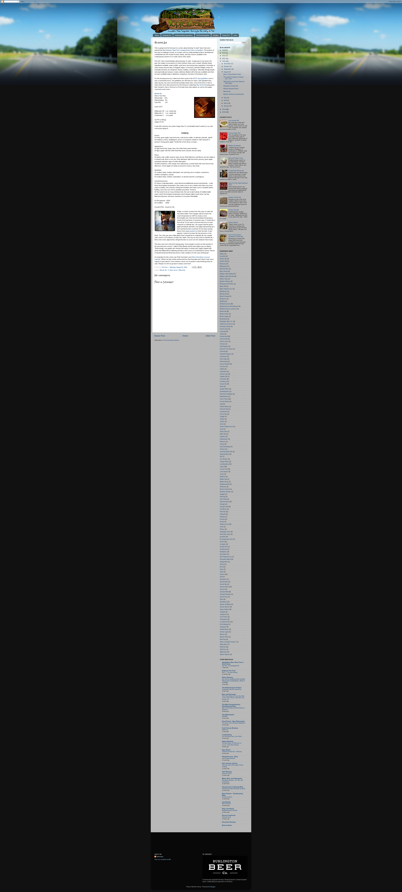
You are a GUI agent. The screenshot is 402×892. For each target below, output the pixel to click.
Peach (222, 521)
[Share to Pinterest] (201, 267)
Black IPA (223, 286)
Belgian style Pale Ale (227, 276)
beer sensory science (229, 763)
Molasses (223, 486)
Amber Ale (223, 259)
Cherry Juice (224, 341)
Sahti (221, 572)
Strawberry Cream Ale (230, 86)
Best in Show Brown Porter (232, 74)
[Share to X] (197, 267)
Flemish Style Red (234, 133)
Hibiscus (222, 441)
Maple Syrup (224, 481)
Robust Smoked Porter (230, 88)
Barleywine (223, 266)
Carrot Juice (224, 329)
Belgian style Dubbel (226, 274)
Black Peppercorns (226, 289)
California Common (226, 324)
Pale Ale (222, 511)
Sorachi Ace (224, 597)
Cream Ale (223, 384)
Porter (222, 541)
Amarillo (222, 256)
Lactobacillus (224, 464)
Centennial (223, 336)
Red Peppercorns (225, 557)
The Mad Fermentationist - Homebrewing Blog (231, 705)
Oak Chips (223, 499)
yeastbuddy (226, 802)
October (227, 66)
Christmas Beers (227, 797)
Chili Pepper (224, 346)
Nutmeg (222, 496)
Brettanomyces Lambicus (228, 309)
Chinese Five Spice (226, 349)
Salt (221, 576)
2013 (224, 55)
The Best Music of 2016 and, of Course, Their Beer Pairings (231, 744)
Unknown (160, 856)
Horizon (222, 449)
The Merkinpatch (228, 714)
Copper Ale (223, 376)
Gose (221, 424)
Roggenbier (224, 562)
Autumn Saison (226, 773)
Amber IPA (223, 261)
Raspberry (223, 551)
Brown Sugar (224, 316)
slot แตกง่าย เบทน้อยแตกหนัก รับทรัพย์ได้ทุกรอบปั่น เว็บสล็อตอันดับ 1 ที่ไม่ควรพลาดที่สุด (233, 680)
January (227, 106)
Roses (222, 564)
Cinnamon (223, 356)
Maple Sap (223, 479)
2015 (224, 50)
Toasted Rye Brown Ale (236, 170)
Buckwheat (223, 319)
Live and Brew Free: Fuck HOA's (232, 736)
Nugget (222, 494)
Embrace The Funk (228, 671)
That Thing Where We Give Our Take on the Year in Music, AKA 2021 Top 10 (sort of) (233, 697)
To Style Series (173, 270)
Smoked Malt (224, 592)
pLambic (222, 536)
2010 (224, 109)
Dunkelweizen (224, 391)
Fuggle (222, 416)
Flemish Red (224, 409)
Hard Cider (223, 431)
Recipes (216, 35)
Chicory (222, 344)
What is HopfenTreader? (228, 642)
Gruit (221, 429)
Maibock (222, 476)
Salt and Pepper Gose (235, 158)
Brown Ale (223, 311)
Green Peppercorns (226, 426)
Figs (221, 404)
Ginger (222, 419)
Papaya (222, 516)
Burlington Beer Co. (226, 321)
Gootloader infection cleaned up (231, 689)
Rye (221, 567)
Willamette (181, 270)
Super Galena (224, 609)
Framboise (223, 411)
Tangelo (222, 612)
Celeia (222, 334)
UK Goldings (224, 624)
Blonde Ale (158, 93)
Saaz (221, 569)
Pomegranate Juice (226, 539)
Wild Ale (222, 647)
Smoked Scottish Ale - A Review (232, 751)
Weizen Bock (224, 637)
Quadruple (223, 549)
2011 (224, 61)
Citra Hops (223, 359)
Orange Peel (224, 506)
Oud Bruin (223, 509)
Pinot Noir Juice (225, 534)
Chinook (222, 351)
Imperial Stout (224, 454)
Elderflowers (224, 396)
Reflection (225, 730)
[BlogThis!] (195, 267)
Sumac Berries (225, 607)
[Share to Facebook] (199, 267)
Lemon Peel (224, 469)
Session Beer (224, 587)
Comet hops (224, 374)
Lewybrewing (227, 735)
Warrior (222, 634)
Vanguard (223, 627)
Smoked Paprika (225, 594)
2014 (224, 53)
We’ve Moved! (226, 803)
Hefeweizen (224, 439)
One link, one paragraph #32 (230, 665)
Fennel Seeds (224, 401)
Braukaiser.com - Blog (230, 756)
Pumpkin (223, 544)
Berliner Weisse (225, 281)
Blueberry (223, 299)
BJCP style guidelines (200, 78)
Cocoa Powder (225, 364)
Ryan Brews (226, 750)
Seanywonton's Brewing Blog (232, 787)
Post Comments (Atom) (171, 340)
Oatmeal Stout (224, 501)
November (227, 63)
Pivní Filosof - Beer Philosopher (233, 721)
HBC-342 (223, 434)
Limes (222, 474)
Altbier (222, 254)
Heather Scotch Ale (234, 197)
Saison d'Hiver (233, 222)
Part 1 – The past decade (229, 672)
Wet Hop (223, 639)
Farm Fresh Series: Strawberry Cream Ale (235, 235)
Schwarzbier (224, 581)
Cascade (223, 331)
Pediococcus (224, 524)
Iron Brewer (224, 459)
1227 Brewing (227, 772)
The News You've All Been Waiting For (233, 723)
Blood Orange (224, 296)
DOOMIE (225, 716)
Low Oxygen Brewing (228, 758)
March (226, 103)
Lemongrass (224, 471)
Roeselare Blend (225, 559)
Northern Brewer (225, 491)
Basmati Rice (224, 269)
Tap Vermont (201, 85)
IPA (221, 456)
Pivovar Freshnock (228, 815)
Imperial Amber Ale (226, 451)
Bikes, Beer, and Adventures (232, 778)
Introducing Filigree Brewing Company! (233, 788)
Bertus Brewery (227, 677)
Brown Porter (224, 314)
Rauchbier (223, 554)
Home (157, 35)
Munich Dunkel (225, 489)
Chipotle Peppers (225, 354)
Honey (222, 444)
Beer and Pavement (229, 694)
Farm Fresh (224, 399)
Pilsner (222, 529)
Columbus (223, 371)
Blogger (212, 887)
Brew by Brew (227, 825)
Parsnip (222, 519)
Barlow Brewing (227, 741)
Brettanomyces (225, 304)
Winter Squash (225, 654)
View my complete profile (162, 859)
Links (235, 35)
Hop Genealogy (225, 446)
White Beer (223, 644)
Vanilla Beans (224, 629)
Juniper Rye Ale (233, 210)
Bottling (222, 301)
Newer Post (159, 336)
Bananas (223, 264)
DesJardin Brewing (229, 822)
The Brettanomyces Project (231, 687)
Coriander (223, 379)
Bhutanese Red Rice (226, 284)
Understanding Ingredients (184, 35)
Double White (224, 389)
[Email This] (193, 267)
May (225, 97)
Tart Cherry (223, 617)
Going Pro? (226, 35)
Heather (222, 436)
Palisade (222, 514)
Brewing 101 (167, 35)
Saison (222, 574)
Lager (222, 466)
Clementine (223, 361)
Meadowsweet (224, 484)
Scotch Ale (223, 584)
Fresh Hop (223, 414)
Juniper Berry (224, 461)
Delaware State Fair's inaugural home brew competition (184, 50)
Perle (221, 526)
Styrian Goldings (225, 604)
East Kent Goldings (226, 394)
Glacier (222, 421)
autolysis (193, 231)
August (226, 72)
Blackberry (223, 291)
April (225, 100)
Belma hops (224, 279)
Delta (221, 386)
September (228, 69)
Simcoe (222, 589)
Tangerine (223, 614)
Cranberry (223, 381)
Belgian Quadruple (234, 145)
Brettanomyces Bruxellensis (229, 306)
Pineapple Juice (225, 532)
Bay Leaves (224, 271)
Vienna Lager (224, 632)
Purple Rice (223, 546)
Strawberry (223, 602)
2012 (224, 58)
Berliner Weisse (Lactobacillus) (233, 94)
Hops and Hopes (228, 808)
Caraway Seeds (225, 326)
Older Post (210, 336)
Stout (221, 599)
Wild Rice (223, 649)
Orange (222, 504)
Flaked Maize (224, 406)
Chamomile (223, 339)
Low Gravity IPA (233, 120)
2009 (224, 112)
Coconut (222, 366)
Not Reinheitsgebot (202, 35)
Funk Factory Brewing (230, 728)
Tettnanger (223, 619)
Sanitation (223, 579)
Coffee (222, 369)
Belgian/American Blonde (229, 810)
